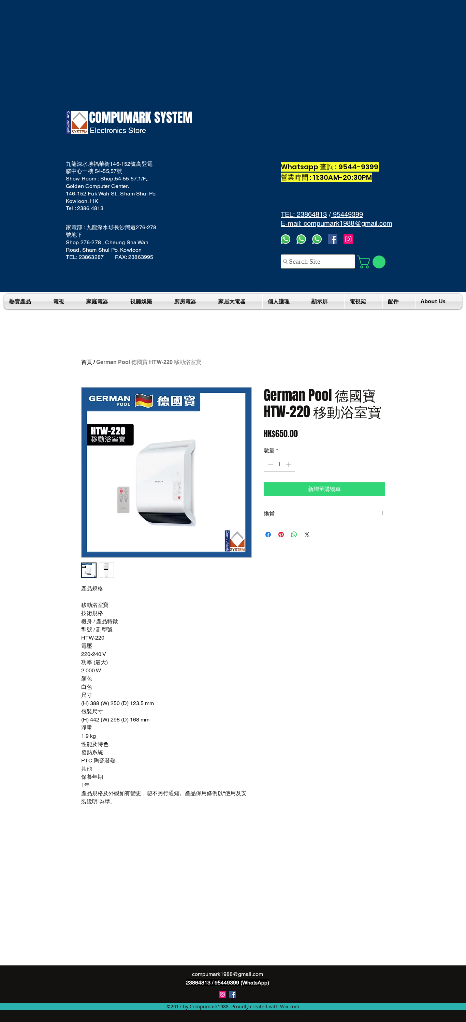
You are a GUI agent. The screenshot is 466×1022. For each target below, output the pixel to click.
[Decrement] (269, 464)
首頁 (86, 362)
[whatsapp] (317, 239)
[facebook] (332, 239)
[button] (373, 262)
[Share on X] (307, 534)
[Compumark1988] (232, 994)
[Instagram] (348, 239)
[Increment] (289, 464)
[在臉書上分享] (268, 534)
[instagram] (222, 994)
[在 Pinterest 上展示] (281, 534)
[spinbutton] (279, 464)
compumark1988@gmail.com (227, 974)
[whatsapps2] (301, 239)
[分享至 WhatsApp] (294, 534)
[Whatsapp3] (285, 239)
